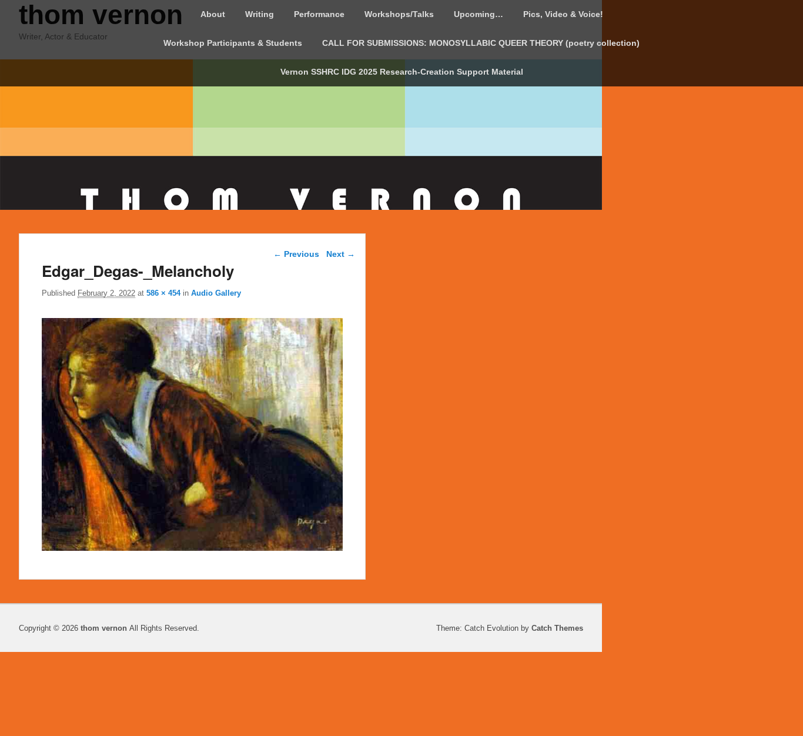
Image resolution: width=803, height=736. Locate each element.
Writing (259, 14)
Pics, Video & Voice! (563, 14)
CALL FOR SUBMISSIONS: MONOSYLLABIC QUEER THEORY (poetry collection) (481, 43)
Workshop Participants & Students (232, 43)
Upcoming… (478, 14)
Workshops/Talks (399, 14)
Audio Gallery (216, 293)
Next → (340, 254)
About (212, 14)
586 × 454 (163, 293)
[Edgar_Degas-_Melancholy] (192, 548)
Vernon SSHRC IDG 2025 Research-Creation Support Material (401, 71)
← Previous (296, 254)
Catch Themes (557, 628)
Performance (319, 14)
